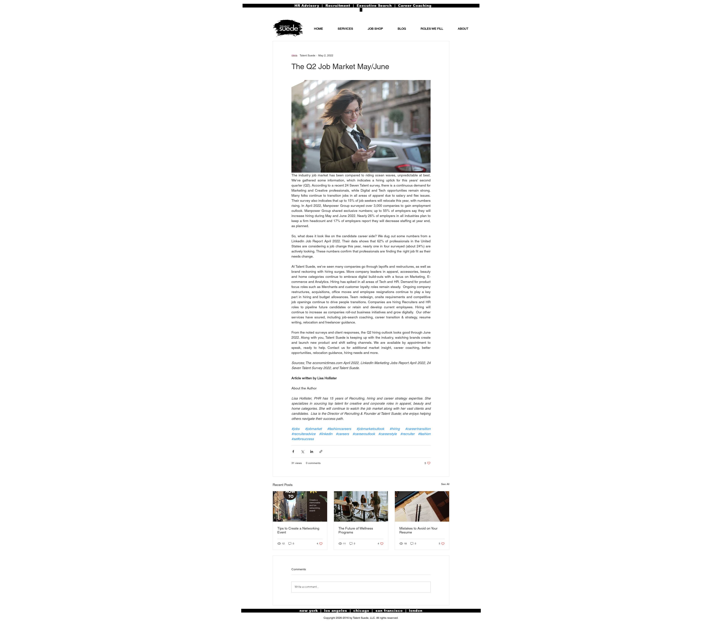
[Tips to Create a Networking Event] (300, 506)
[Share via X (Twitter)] (302, 451)
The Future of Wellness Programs (355, 530)
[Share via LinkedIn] (311, 451)
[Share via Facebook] (293, 451)
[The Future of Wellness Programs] (361, 506)
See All (445, 484)
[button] (463, 29)
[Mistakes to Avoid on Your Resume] (422, 506)
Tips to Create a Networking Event (298, 530)
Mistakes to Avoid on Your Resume (418, 530)
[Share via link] (321, 451)
